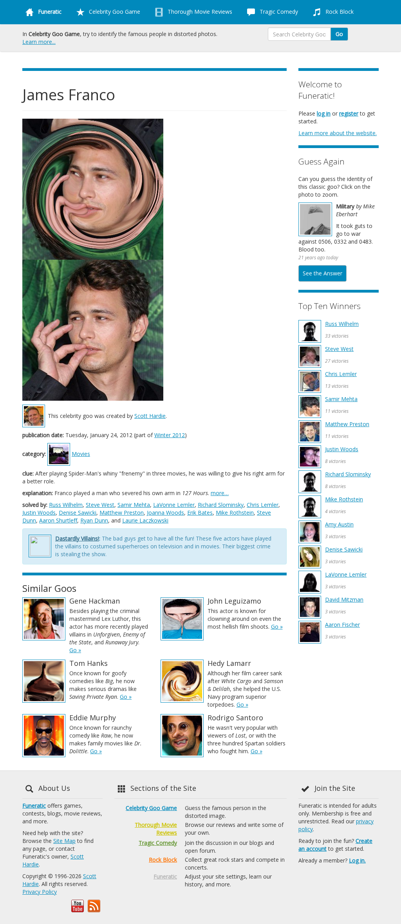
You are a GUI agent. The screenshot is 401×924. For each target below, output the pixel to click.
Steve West (100, 504)
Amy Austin (339, 524)
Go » (75, 650)
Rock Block (339, 11)
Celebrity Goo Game (113, 11)
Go (339, 34)
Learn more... (39, 41)
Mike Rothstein (235, 512)
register (348, 113)
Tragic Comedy (278, 11)
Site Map (64, 840)
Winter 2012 (169, 435)
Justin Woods (39, 512)
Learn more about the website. (337, 133)
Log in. (357, 860)
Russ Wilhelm (66, 504)
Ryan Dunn (94, 520)
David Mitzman (344, 599)
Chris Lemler (262, 504)
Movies (81, 453)
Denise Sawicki (77, 512)
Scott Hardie (150, 416)
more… (220, 493)
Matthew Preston (121, 512)
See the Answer (322, 273)
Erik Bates (200, 512)
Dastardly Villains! (77, 538)
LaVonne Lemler (174, 504)
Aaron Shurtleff (58, 520)
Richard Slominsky (221, 504)
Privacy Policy (39, 891)
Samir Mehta (133, 504)
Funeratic (34, 805)
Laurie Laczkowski (145, 520)
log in (324, 113)
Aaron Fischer (342, 624)
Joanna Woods (165, 512)
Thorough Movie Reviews (199, 11)
